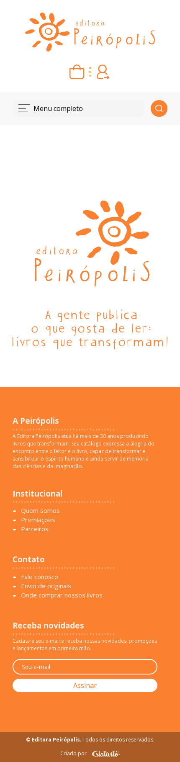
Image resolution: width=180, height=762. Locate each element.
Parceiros (35, 529)
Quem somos (40, 510)
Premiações (38, 519)
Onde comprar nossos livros (62, 595)
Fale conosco (39, 576)
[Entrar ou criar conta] (103, 71)
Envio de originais (46, 586)
